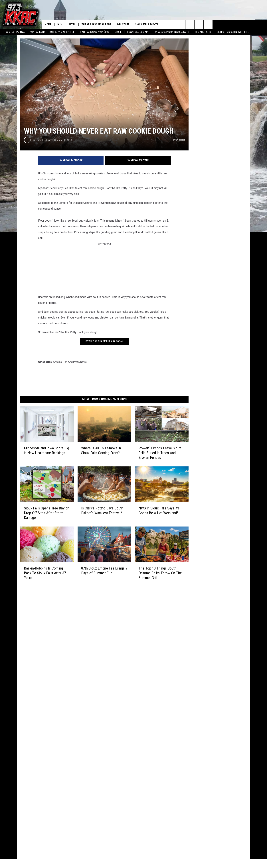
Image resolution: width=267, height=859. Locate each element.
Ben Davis (36, 140)
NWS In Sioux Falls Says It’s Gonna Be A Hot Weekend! (159, 510)
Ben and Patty (203, 31)
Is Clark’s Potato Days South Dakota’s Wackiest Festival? (102, 510)
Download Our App (138, 31)
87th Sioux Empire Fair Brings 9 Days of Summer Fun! (104, 570)
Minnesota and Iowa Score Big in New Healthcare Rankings (46, 450)
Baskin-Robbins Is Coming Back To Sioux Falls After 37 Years (45, 573)
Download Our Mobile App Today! (105, 341)
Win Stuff (123, 24)
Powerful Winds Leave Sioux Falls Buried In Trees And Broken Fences (160, 453)
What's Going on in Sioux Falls (172, 31)
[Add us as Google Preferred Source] (171, 24)
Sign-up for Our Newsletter (233, 31)
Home (48, 24)
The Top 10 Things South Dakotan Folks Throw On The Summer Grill (160, 573)
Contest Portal (15, 31)
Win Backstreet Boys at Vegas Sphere (52, 31)
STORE (118, 31)
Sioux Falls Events (146, 24)
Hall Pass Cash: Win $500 (94, 31)
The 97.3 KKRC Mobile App (96, 24)
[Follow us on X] (199, 24)
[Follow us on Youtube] (208, 24)
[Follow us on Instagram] (189, 24)
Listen (72, 24)
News (83, 361)
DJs (59, 24)
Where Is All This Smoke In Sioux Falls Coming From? (101, 450)
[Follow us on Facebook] (180, 24)
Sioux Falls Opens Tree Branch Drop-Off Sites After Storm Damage (46, 513)
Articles (57, 361)
